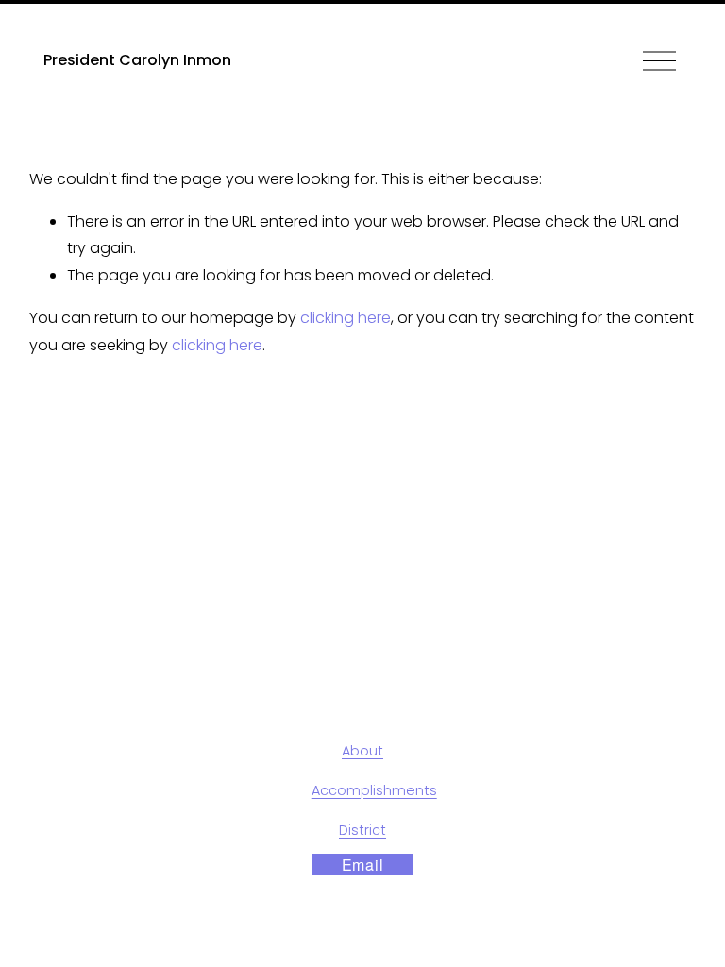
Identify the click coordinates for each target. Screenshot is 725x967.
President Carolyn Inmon (137, 60)
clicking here (345, 318)
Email (363, 864)
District (362, 830)
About (362, 750)
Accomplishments (374, 790)
